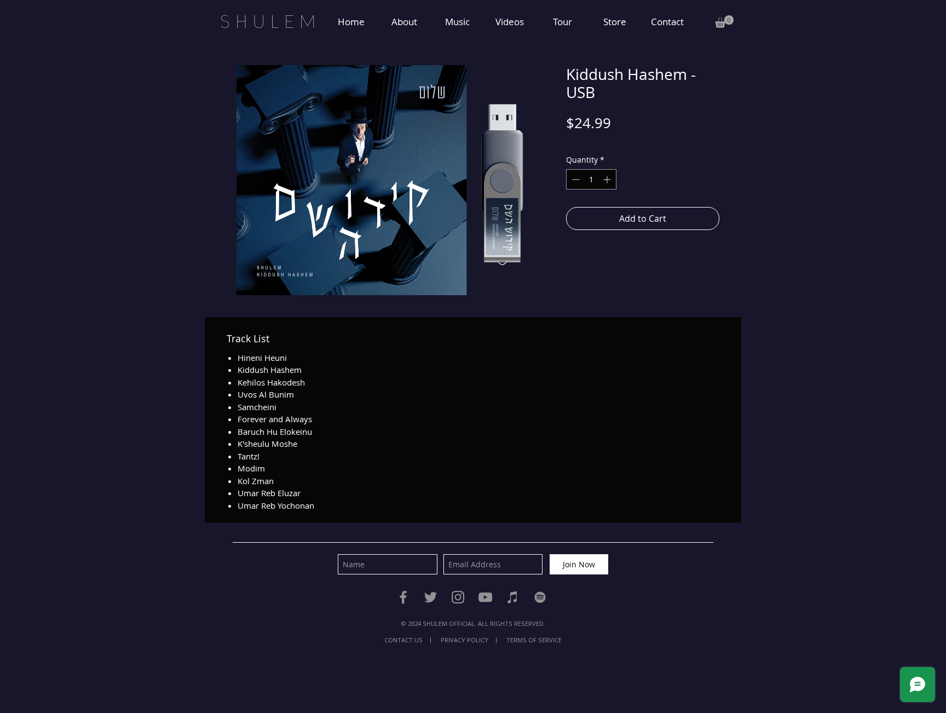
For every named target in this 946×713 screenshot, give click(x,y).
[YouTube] (485, 597)
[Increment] (608, 179)
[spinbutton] (591, 179)
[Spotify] (540, 597)
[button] (724, 21)
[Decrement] (574, 179)
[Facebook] (403, 597)
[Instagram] (457, 597)
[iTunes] (512, 597)
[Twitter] (430, 597)
